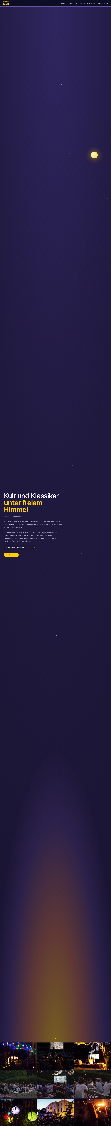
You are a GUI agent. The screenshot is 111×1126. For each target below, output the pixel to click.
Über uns (82, 3)
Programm (63, 3)
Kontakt (100, 3)
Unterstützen (91, 3)
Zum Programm (11, 555)
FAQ (76, 3)
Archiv (70, 3)
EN (107, 3)
